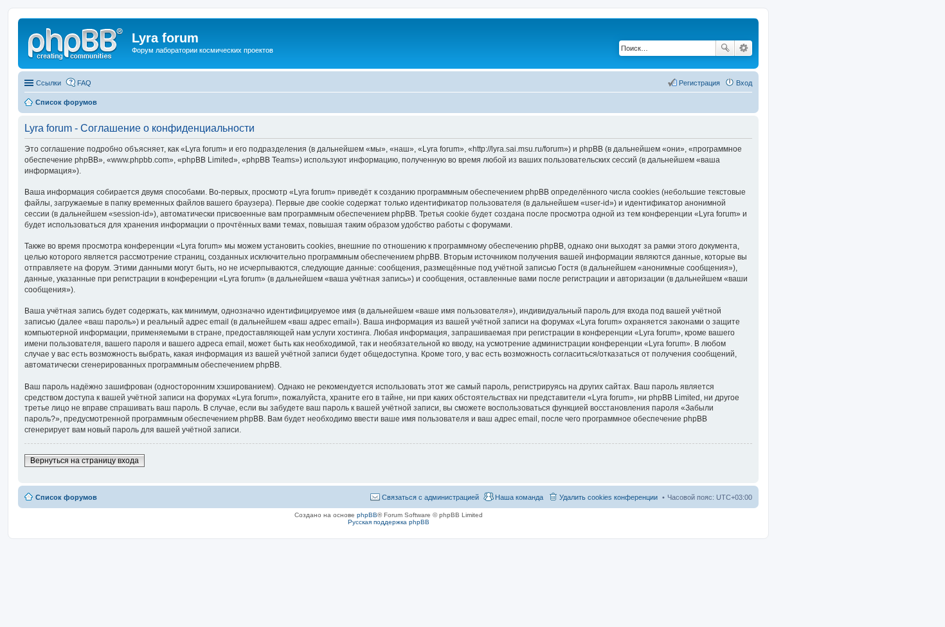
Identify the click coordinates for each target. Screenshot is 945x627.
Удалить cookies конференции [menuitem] (608, 497)
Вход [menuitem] (744, 83)
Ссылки (48, 83)
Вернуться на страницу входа (84, 460)
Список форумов (66, 497)
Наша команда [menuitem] (519, 497)
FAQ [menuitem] (84, 83)
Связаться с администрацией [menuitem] (430, 497)
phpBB (367, 514)
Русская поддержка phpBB (388, 521)
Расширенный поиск (743, 48)
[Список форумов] (76, 41)
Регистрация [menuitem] (699, 83)
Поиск (725, 48)
